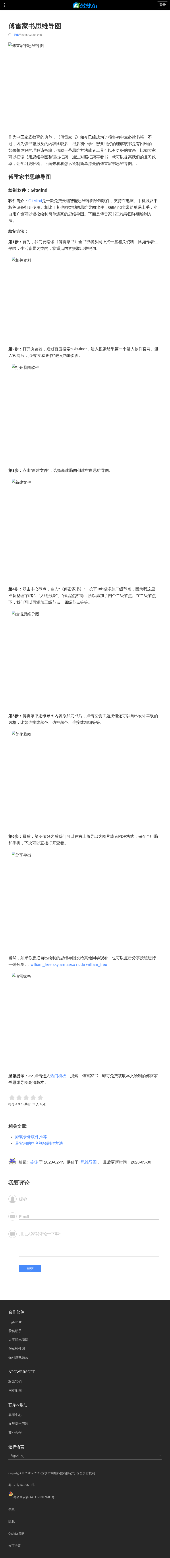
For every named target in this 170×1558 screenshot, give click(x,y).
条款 (11, 1509)
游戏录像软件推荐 (31, 1137)
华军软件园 (16, 1348)
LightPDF (15, 1322)
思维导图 (89, 1162)
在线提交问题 (18, 1423)
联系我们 (15, 1382)
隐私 (11, 1521)
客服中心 (15, 1415)
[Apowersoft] (85, 5)
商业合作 (15, 1432)
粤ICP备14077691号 (21, 1485)
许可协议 (14, 1545)
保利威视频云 (18, 1357)
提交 (30, 1268)
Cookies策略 (16, 1533)
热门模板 (58, 1076)
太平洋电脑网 (18, 1340)
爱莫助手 (15, 1331)
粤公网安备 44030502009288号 (33, 1497)
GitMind (35, 201)
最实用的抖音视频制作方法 (39, 1143)
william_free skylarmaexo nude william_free (69, 964)
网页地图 (15, 1390)
